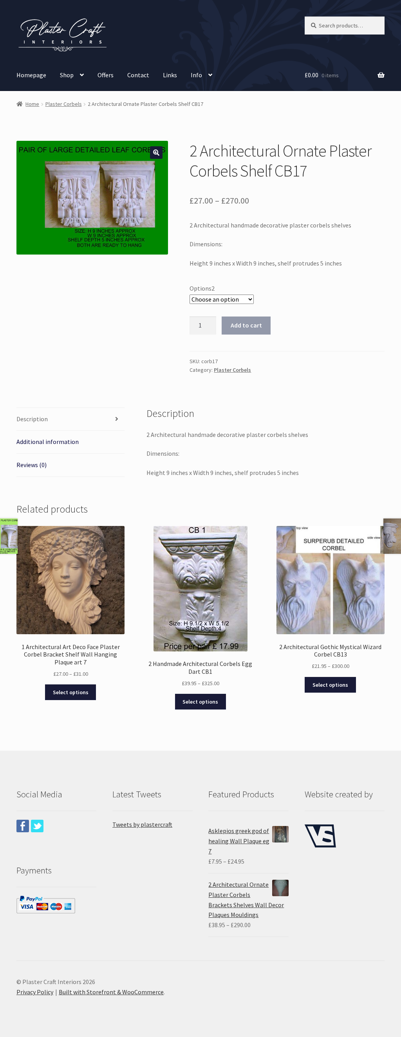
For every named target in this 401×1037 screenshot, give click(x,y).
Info (196, 75)
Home (32, 103)
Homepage (31, 75)
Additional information (47, 442)
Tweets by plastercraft (142, 824)
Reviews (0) (31, 465)
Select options (71, 692)
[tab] (70, 419)
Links (170, 75)
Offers (106, 75)
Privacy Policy (34, 992)
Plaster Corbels (63, 103)
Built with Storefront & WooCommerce (111, 992)
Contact (138, 75)
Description (32, 419)
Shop (67, 75)
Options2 (202, 288)
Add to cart (246, 325)
